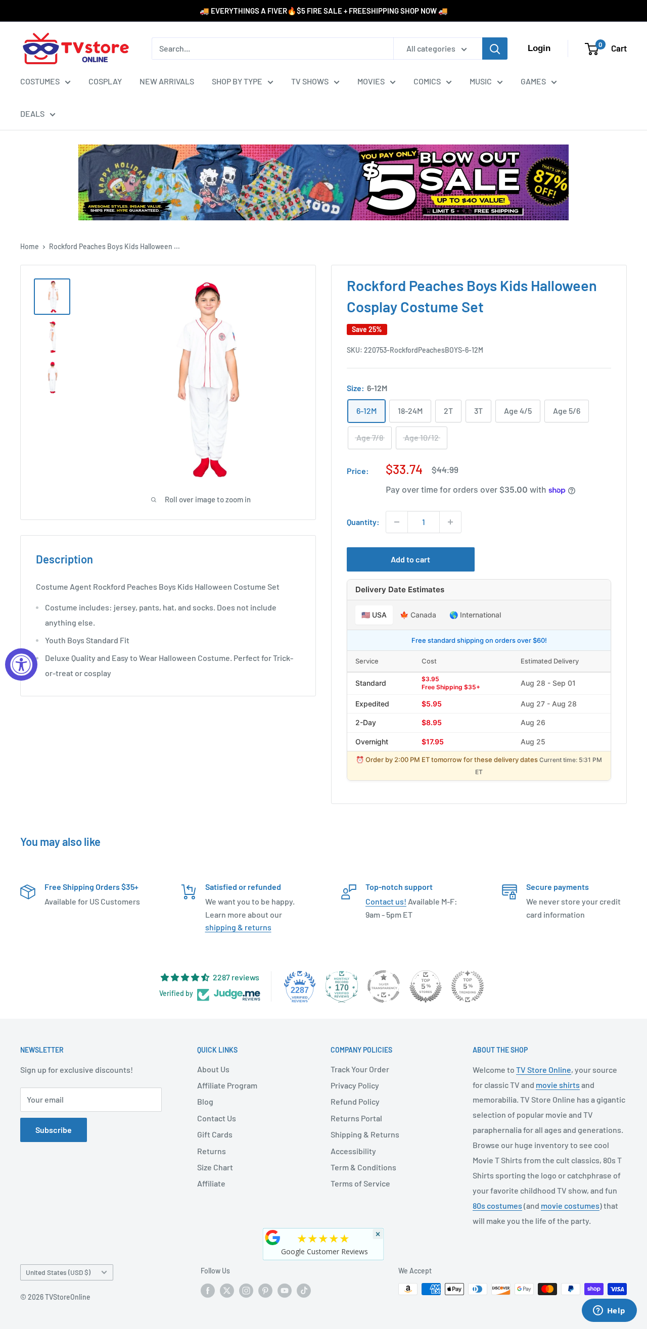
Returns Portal (356, 1118)
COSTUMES (40, 81)
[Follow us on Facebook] (208, 1290)
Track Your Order (360, 1069)
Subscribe (53, 1129)
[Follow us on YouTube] (285, 1290)
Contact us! (385, 901)
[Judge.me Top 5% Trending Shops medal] (467, 986)
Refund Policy (355, 1101)
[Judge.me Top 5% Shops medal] (425, 986)
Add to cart (410, 559)
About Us (213, 1069)
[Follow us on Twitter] (227, 1290)
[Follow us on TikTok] (304, 1290)
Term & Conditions (363, 1167)
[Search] (494, 48)
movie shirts (558, 1084)
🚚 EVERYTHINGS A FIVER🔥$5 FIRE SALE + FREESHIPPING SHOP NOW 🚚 (324, 10)
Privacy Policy (355, 1085)
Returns (211, 1151)
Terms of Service (360, 1183)
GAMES (533, 81)
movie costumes (570, 1205)
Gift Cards (215, 1134)
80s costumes (497, 1205)
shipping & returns (238, 927)
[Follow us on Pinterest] (265, 1290)
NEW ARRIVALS (167, 81)
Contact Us (216, 1118)
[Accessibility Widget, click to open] (21, 664)
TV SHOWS (310, 81)
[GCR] (273, 1237)
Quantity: (363, 522)
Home (29, 246)
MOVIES (371, 81)
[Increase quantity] (450, 522)
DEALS (32, 113)
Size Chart (215, 1167)
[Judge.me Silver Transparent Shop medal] (383, 986)
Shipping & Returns (365, 1134)
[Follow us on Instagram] (246, 1290)
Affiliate (211, 1183)
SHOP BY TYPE (237, 81)
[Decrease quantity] (396, 522)
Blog (205, 1101)
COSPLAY (105, 81)
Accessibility (353, 1151)
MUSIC (481, 81)
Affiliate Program (227, 1085)
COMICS (427, 81)
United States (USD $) (58, 1272)
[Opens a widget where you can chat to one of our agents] (609, 1311)
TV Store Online (543, 1069)
